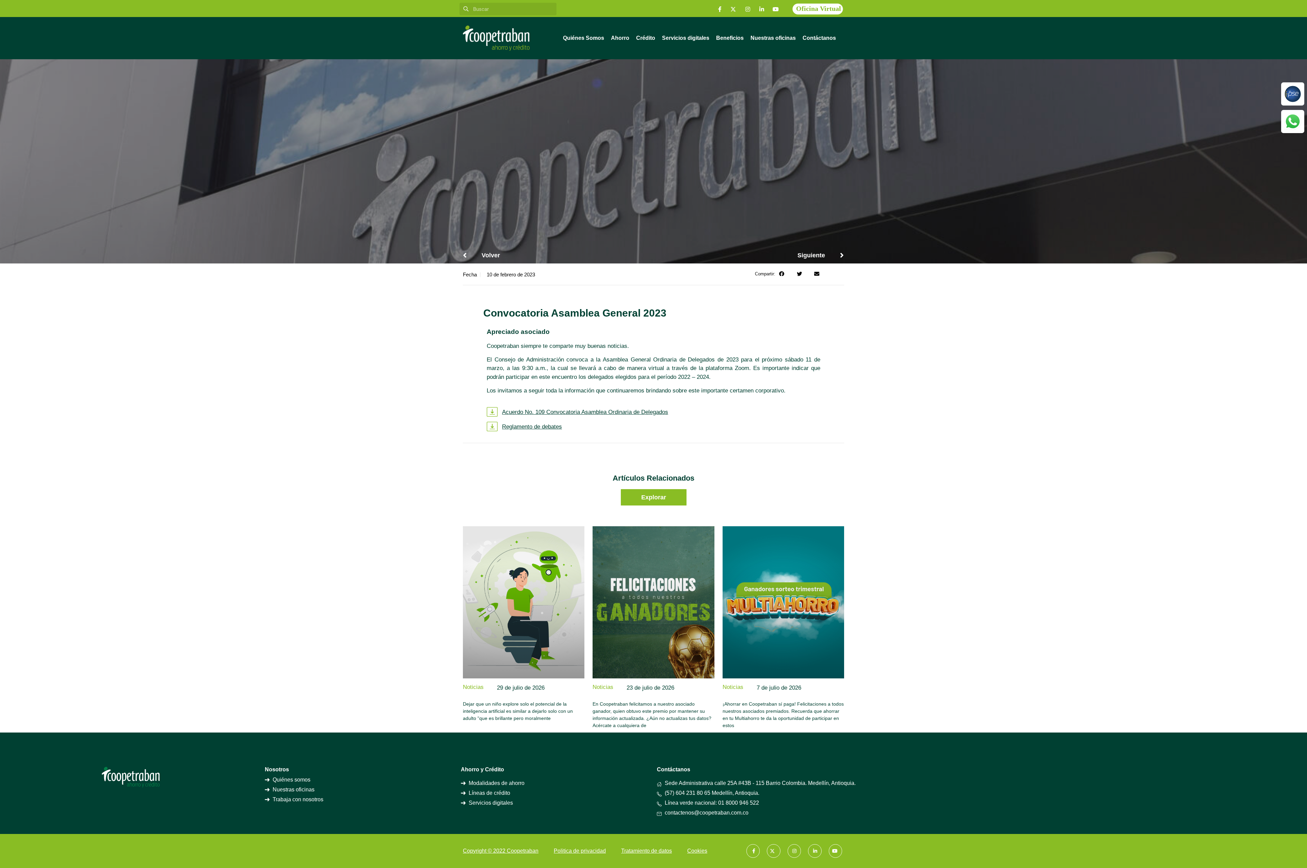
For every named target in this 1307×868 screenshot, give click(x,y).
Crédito (645, 38)
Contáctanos (819, 38)
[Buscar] (465, 9)
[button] (782, 274)
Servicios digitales (685, 38)
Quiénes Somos (583, 38)
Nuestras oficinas (773, 38)
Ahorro (620, 38)
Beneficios (730, 38)
